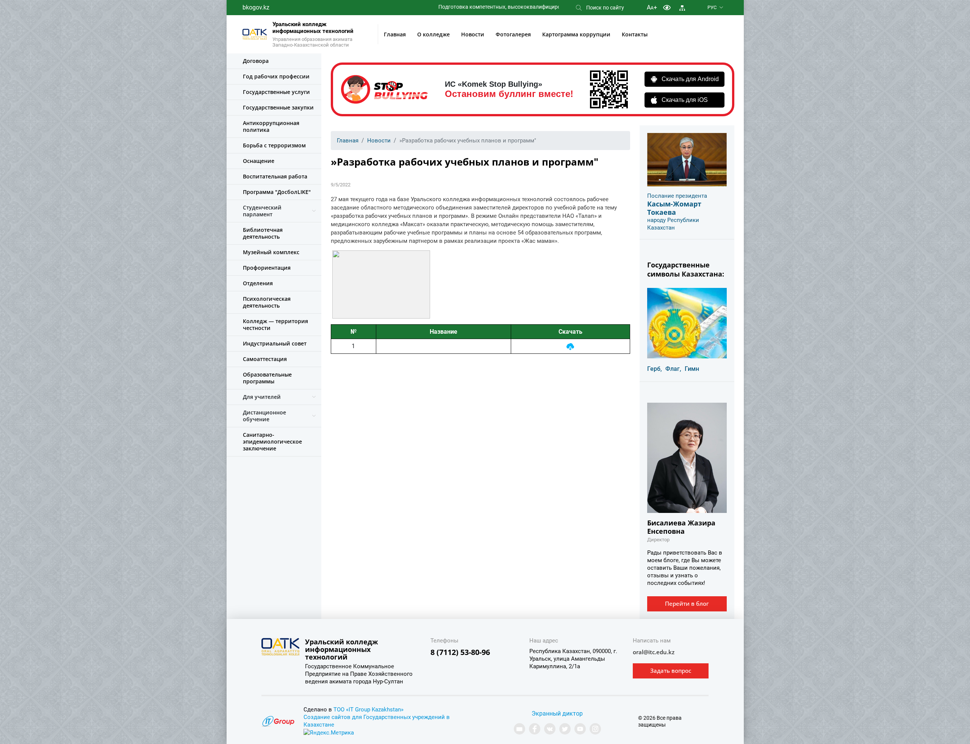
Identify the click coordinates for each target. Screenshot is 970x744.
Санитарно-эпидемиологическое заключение (272, 441)
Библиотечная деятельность (263, 233)
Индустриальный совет (275, 343)
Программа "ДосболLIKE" (277, 191)
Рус (712, 7)
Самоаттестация (265, 359)
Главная (395, 34)
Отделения (258, 283)
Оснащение (258, 160)
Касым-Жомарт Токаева (674, 208)
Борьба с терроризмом (274, 145)
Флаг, (673, 368)
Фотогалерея (513, 34)
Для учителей (262, 396)
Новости (472, 34)
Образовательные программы (267, 378)
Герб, (654, 368)
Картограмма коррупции (576, 34)
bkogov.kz (255, 7)
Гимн (692, 368)
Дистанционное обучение (264, 416)
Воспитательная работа (275, 176)
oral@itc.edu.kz (653, 652)
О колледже (433, 34)
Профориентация (267, 267)
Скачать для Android (690, 79)
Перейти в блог (687, 603)
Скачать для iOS (685, 100)
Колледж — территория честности (275, 324)
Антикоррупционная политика (271, 126)
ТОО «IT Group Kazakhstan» (368, 709)
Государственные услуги (276, 91)
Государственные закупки (278, 107)
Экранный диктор (557, 713)
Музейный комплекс (271, 252)
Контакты (635, 34)
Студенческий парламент (262, 211)
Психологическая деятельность (267, 302)
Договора (256, 60)
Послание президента (677, 195)
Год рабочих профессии (276, 76)
